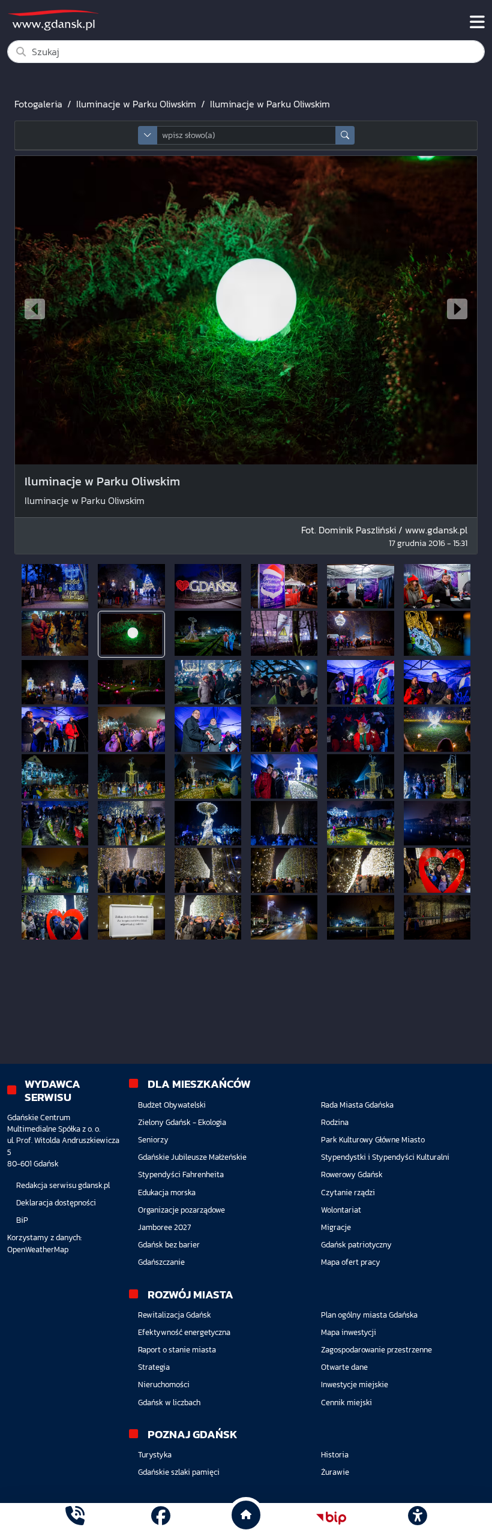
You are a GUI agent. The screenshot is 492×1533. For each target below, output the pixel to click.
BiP (22, 1220)
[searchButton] (345, 135)
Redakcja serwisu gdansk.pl (63, 1185)
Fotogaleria (38, 104)
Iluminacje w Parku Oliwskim (136, 104)
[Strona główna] (75, 1518)
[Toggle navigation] (477, 22)
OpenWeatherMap (37, 1249)
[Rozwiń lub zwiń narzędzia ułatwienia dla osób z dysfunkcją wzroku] (417, 1518)
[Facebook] (160, 1518)
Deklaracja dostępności (56, 1202)
